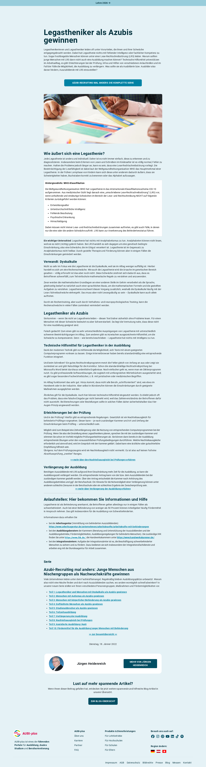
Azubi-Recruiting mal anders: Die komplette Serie (103, 82)
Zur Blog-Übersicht (103, 701)
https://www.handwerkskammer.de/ (135, 537)
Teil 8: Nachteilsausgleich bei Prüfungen (70, 620)
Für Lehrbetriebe (113, 736)
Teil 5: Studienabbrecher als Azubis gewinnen (73, 608)
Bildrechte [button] (148, 762)
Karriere (78, 740)
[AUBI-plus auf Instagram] (158, 736)
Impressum (111, 762)
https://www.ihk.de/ (75, 537)
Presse (159, 762)
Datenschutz (133, 762)
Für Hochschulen (114, 740)
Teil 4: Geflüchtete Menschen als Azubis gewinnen (76, 604)
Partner (78, 745)
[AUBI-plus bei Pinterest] (163, 736)
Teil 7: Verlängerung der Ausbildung (68, 616)
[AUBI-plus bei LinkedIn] (172, 736)
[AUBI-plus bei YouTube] (167, 736)
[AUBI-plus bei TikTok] (177, 736)
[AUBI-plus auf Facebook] (153, 736)
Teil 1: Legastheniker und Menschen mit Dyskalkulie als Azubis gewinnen (88, 592)
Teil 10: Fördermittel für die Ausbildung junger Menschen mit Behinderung (88, 628)
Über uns (79, 736)
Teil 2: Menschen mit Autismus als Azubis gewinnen (76, 596)
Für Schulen (111, 745)
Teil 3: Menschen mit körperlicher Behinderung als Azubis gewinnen (85, 600)
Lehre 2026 (102, 3)
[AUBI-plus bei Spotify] (182, 736)
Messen (177, 762)
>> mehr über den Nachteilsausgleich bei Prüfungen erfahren (102, 459)
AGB (122, 762)
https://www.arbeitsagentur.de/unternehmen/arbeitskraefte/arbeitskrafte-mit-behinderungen (99, 526)
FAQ (76, 750)
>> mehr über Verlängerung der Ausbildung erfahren (103, 488)
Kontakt (187, 762)
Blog (167, 762)
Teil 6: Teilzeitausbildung (62, 612)
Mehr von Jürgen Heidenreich (140, 664)
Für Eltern (110, 750)
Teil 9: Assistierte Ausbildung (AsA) (68, 624)
